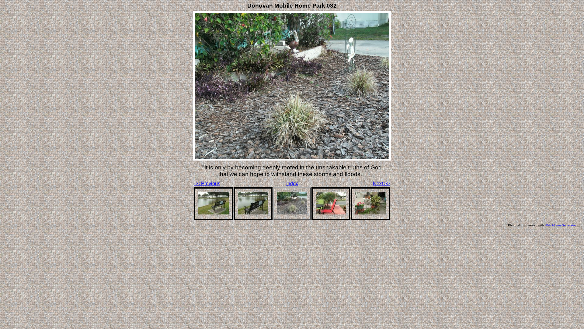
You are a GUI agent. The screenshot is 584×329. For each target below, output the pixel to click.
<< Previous (207, 183)
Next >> (381, 183)
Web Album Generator (560, 225)
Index (292, 183)
